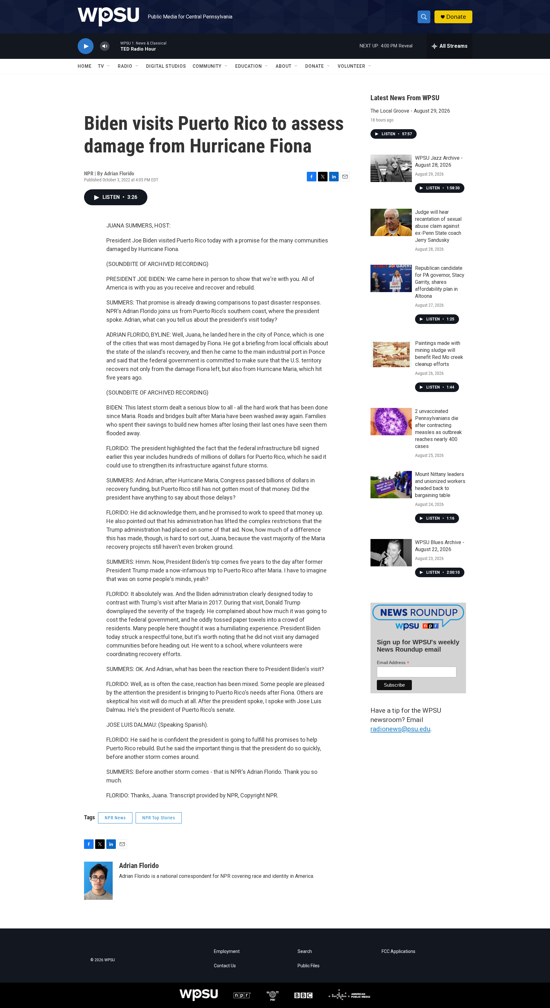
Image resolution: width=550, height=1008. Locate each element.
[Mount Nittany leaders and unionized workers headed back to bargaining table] (391, 484)
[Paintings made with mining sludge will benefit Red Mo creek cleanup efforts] (391, 353)
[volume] (104, 46)
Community (207, 66)
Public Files (309, 965)
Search (305, 951)
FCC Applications (398, 951)
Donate (456, 16)
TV (101, 66)
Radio (125, 66)
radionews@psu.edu (400, 729)
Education (248, 66)
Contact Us (225, 965)
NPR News (115, 817)
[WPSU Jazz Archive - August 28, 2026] (391, 168)
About (284, 66)
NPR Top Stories (158, 817)
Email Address (393, 663)
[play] (86, 46)
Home (85, 66)
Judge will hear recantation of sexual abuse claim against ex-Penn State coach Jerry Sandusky (438, 226)
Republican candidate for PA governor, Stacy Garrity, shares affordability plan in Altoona (439, 282)
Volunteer (351, 66)
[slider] (115, 46)
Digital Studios (166, 66)
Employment (227, 951)
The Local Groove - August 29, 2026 (410, 111)
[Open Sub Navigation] (108, 66)
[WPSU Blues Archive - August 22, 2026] (391, 552)
